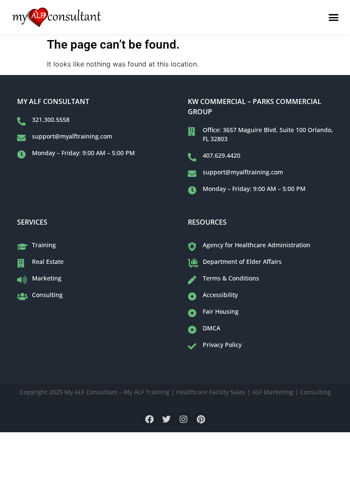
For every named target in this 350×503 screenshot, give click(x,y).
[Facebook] (149, 419)
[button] (334, 17)
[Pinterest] (200, 419)
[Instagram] (183, 419)
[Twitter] (166, 419)
